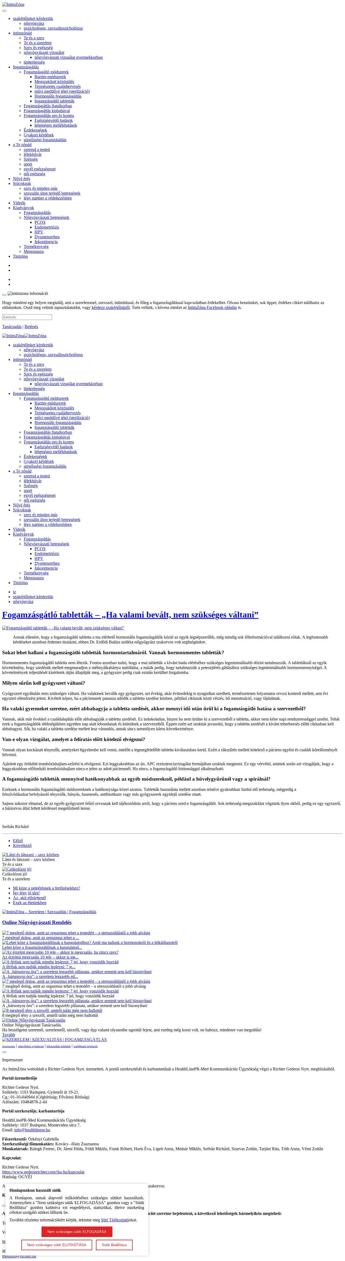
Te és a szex (34, 38)
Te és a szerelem (37, 42)
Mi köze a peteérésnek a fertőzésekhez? (46, 888)
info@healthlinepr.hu (32, 1130)
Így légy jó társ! (26, 893)
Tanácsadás (12, 326)
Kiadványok (23, 207)
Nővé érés (21, 178)
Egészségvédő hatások (53, 120)
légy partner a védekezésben (48, 198)
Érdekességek (35, 130)
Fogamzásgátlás (37, 212)
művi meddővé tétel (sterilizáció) (62, 91)
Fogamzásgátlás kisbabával (47, 110)
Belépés (31, 326)
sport (28, 164)
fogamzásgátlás (26, 67)
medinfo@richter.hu (19, 1256)
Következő (22, 845)
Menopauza (34, 251)
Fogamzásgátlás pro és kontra (49, 115)
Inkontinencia (46, 241)
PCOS (40, 222)
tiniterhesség (34, 62)
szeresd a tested (37, 149)
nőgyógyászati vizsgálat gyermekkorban (68, 57)
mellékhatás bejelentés (86, 1046)
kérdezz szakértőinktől (111, 307)
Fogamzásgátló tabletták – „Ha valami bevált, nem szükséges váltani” (130, 614)
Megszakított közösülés (54, 81)
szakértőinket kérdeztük (33, 18)
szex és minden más (40, 188)
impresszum (8, 1046)
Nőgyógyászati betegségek (46, 217)
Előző (18, 840)
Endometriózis (46, 227)
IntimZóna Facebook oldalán (212, 307)
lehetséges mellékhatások (55, 125)
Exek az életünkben (29, 902)
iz (14, 592)
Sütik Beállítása (114, 1245)
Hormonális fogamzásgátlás (57, 96)
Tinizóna (20, 256)
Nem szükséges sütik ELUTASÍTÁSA (56, 1245)
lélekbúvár (33, 154)
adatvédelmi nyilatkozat (31, 1046)
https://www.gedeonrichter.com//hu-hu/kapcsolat (43, 1172)
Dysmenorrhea (47, 237)
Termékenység (36, 246)
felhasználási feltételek (59, 1046)
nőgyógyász (34, 23)
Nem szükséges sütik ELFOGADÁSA (76, 1232)
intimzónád (22, 33)
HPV (38, 232)
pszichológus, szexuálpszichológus (53, 28)
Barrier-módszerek (50, 76)
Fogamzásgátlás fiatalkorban (48, 106)
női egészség (34, 173)
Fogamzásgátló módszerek (46, 72)
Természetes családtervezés (57, 86)
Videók (19, 203)
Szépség (31, 159)
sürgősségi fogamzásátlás (45, 139)
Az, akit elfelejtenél (29, 897)
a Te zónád (22, 144)
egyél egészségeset (40, 169)
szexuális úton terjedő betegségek (52, 193)
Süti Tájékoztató (115, 1220)
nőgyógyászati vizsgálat (44, 52)
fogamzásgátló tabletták (54, 101)
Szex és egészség (38, 47)
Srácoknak (22, 183)
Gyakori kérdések (39, 135)
